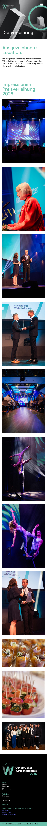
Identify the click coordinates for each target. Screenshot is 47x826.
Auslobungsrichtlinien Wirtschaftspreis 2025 (17, 808)
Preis (4, 782)
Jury (3, 788)
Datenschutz (6, 812)
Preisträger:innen (8, 790)
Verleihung (6, 800)
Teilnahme (5, 794)
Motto (4, 784)
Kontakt (5, 804)
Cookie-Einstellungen (9, 814)
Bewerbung (6, 796)
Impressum (6, 810)
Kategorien (6, 786)
